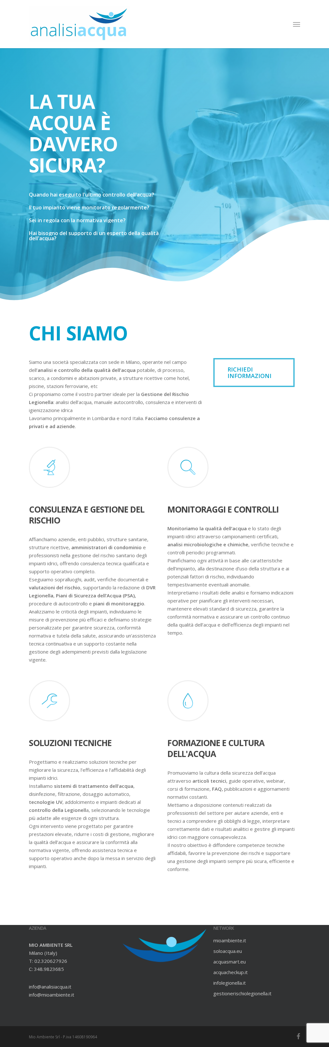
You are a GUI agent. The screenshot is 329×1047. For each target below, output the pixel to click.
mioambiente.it (229, 940)
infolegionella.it (229, 983)
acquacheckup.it (230, 972)
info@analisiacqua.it (50, 986)
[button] (296, 24)
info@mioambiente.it (51, 994)
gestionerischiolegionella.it (242, 993)
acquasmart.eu (229, 961)
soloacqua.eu (227, 951)
